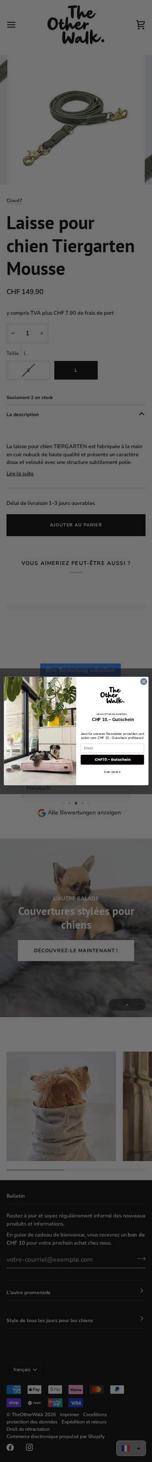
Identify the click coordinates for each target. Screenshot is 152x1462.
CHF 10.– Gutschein (112, 759)
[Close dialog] (143, 681)
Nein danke (112, 772)
